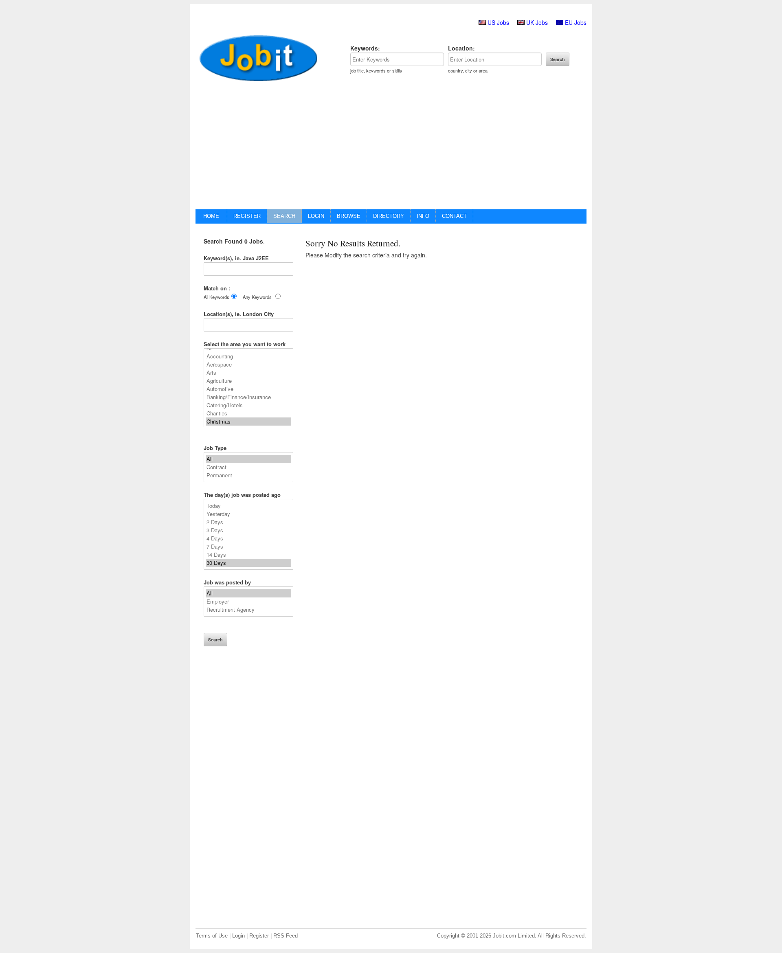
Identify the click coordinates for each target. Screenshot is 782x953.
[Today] (248, 506)
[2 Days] (248, 522)
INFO (423, 216)
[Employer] (248, 601)
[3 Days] (248, 530)
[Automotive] (248, 389)
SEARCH (284, 216)
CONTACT (454, 216)
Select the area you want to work (245, 344)
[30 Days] (248, 563)
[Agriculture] (248, 381)
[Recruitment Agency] (248, 610)
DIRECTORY (388, 216)
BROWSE (348, 216)
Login (238, 936)
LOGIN (316, 216)
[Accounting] (248, 356)
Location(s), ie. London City (239, 314)
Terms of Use (212, 936)
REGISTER (247, 216)
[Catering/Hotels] (248, 405)
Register (259, 936)
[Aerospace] (248, 364)
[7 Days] (248, 546)
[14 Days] (248, 555)
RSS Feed (285, 936)
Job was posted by (227, 582)
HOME (211, 216)
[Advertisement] (391, 148)
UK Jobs (537, 22)
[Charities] (248, 413)
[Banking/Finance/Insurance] (248, 397)
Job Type (215, 448)
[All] (248, 459)
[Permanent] (248, 475)
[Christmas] (248, 421)
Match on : (217, 288)
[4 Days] (248, 538)
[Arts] (248, 373)
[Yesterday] (248, 514)
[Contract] (248, 467)
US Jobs (498, 22)
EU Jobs (575, 22)
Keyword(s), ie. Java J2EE (236, 258)
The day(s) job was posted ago (242, 494)
